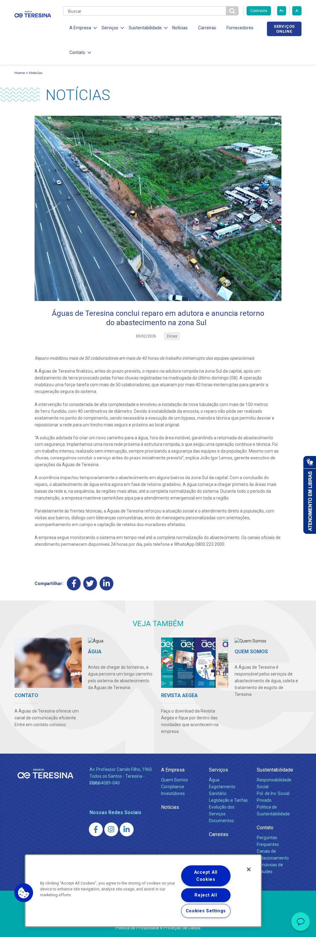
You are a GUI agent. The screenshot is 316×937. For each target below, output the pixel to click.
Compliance (172, 786)
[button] (24, 893)
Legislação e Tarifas (228, 800)
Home (20, 72)
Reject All (205, 895)
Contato (265, 827)
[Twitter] (90, 584)
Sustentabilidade (275, 770)
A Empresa (173, 770)
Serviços (218, 770)
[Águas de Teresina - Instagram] (111, 829)
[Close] (249, 869)
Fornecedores (240, 27)
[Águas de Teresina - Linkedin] (127, 829)
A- (297, 11)
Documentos (221, 820)
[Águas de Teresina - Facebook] (96, 829)
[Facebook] (74, 584)
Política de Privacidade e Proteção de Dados (158, 927)
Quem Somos (174, 779)
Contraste (258, 11)
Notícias (180, 27)
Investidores (173, 793)
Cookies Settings (206, 911)
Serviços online (284, 28)
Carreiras (207, 27)
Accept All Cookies (206, 876)
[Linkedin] (107, 584)
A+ (281, 11)
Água (214, 779)
